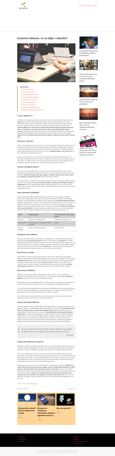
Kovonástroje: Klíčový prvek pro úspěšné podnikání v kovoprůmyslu (88, 53)
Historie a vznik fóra (28, 92)
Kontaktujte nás (34, 383)
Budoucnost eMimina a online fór (32, 110)
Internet (81, 5)
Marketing (87, 5)
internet (73, 388)
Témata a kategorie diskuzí (30, 94)
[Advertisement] (57, 19)
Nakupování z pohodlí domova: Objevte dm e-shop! (27, 410)
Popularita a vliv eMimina (30, 100)
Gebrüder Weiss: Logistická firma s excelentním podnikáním (88, 102)
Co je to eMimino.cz (28, 89)
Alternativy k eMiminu (29, 105)
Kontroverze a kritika (28, 102)
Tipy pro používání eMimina (30, 107)
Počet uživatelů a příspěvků (30, 97)
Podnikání (94, 5)
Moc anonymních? (64, 408)
